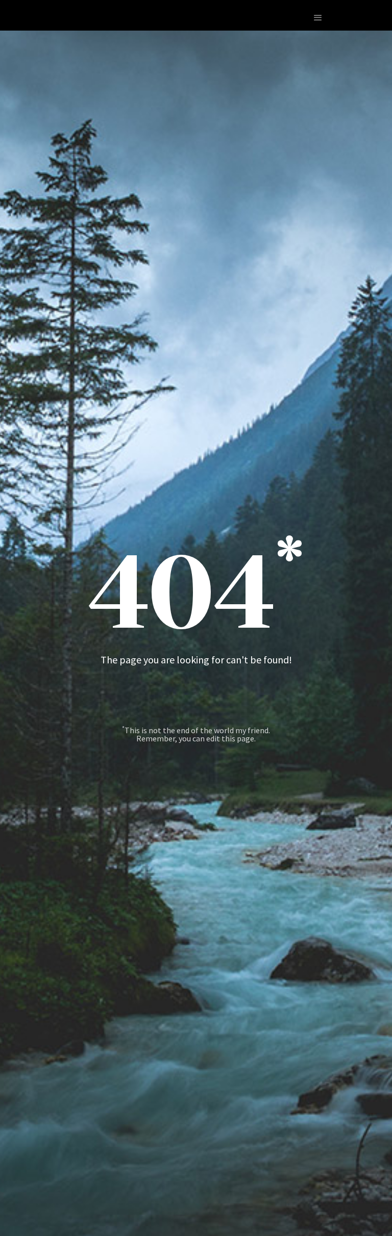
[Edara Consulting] (35, 17)
